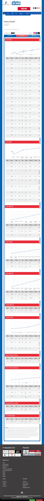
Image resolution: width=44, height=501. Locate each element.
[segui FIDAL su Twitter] (39, 33)
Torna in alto (22, 493)
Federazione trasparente (21, 14)
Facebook (4, 482)
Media (4, 474)
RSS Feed (4, 481)
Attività (4, 476)
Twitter (4, 484)
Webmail (24, 486)
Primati (22, 35)
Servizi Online (25, 482)
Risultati (10, 35)
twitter (35, 8)
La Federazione (8, 14)
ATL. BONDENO (7, 24)
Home (4, 462)
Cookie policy (30, 497)
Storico (34, 35)
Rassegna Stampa (26, 487)
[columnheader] (7, 58)
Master (4, 471)
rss (39, 8)
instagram (37, 8)
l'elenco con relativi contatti (28, 433)
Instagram (5, 486)
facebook (33, 8)
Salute (4, 473)
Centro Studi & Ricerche (27, 14)
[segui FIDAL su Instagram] (34, 33)
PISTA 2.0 (16, 14)
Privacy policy (24, 497)
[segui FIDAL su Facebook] (36, 33)
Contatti (24, 481)
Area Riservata (25, 484)
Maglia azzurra (12, 14)
